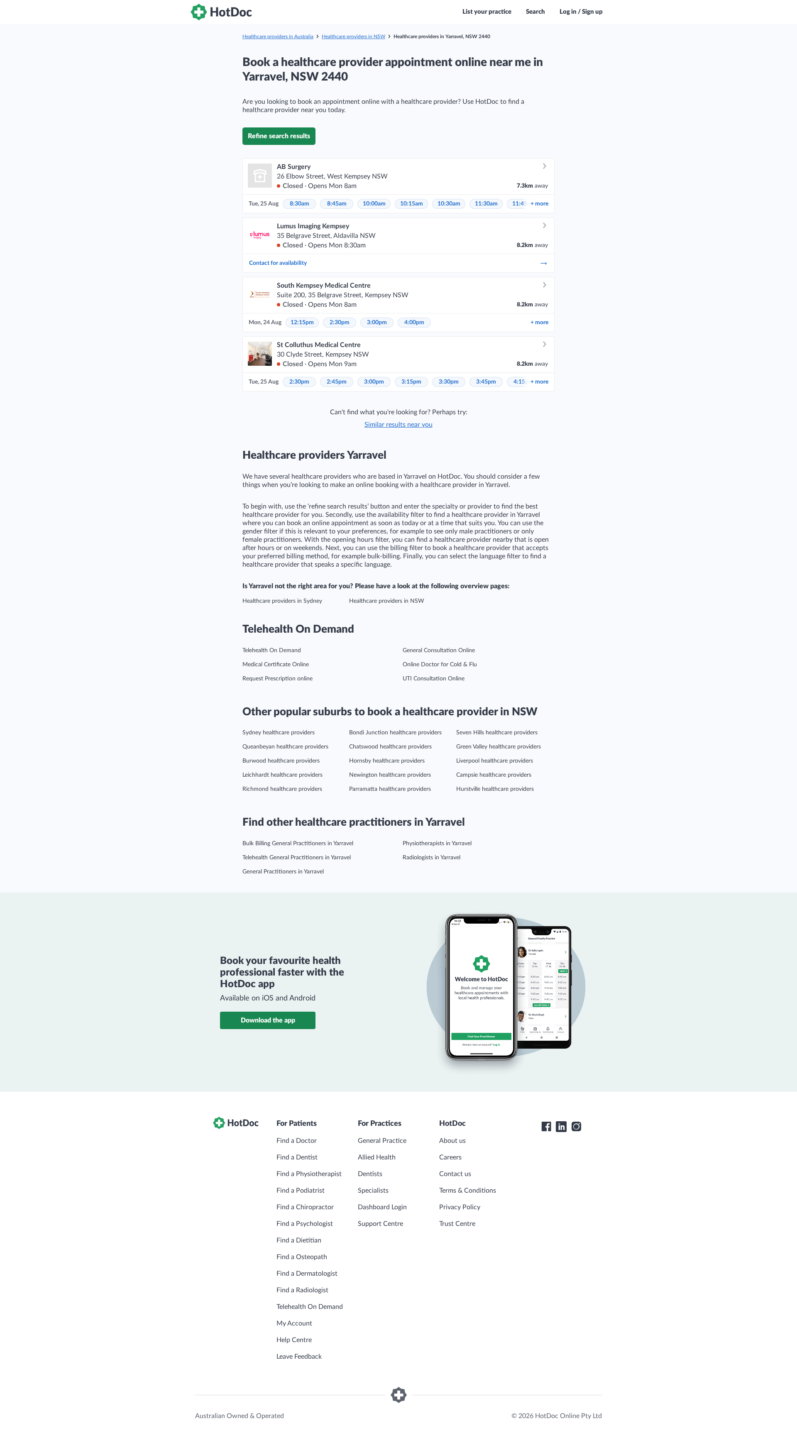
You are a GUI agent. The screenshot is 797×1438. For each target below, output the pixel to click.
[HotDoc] (221, 12)
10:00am (374, 204)
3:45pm (486, 382)
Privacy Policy (459, 1207)
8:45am (337, 204)
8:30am (299, 204)
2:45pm (337, 382)
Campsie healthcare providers (493, 775)
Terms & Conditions (467, 1190)
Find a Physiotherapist (309, 1174)
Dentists (370, 1174)
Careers (450, 1157)
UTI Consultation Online (434, 679)
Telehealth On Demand (271, 650)
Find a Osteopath (301, 1257)
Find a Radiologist (302, 1290)
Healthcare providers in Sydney (282, 601)
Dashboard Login (382, 1207)
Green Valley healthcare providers (498, 747)
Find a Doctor (296, 1140)
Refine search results (279, 136)
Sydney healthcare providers (278, 733)
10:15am (411, 204)
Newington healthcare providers (390, 775)
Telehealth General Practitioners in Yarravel (296, 858)
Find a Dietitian (298, 1240)
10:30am (449, 204)
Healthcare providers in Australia (277, 36)
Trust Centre (457, 1223)
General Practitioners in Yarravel (283, 872)
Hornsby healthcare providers (387, 761)
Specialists (373, 1190)
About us (452, 1140)
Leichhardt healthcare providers (282, 775)
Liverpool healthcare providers (494, 761)
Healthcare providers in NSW (353, 36)
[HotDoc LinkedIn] (561, 1126)
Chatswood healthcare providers (390, 747)
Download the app (268, 1020)
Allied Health (377, 1157)
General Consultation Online (439, 650)
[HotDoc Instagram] (576, 1126)
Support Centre (380, 1223)
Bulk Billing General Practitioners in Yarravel (297, 843)
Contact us (455, 1174)
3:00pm (377, 322)
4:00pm (414, 322)
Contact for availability (278, 263)
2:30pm (340, 322)
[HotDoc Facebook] (546, 1126)
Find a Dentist (297, 1157)
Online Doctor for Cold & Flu (440, 665)
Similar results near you (398, 424)
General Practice (382, 1140)
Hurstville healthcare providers (495, 789)
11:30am (486, 204)
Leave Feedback (299, 1356)
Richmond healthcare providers (282, 789)
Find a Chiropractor (305, 1207)
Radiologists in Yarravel (431, 858)
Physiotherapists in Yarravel (437, 843)
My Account (294, 1323)
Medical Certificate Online (275, 665)
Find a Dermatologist (306, 1273)
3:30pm (449, 382)
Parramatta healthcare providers (390, 789)
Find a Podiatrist (300, 1190)
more (539, 204)
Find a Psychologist (304, 1223)
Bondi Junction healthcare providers (395, 733)
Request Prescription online (277, 679)
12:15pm (302, 322)
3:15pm (411, 382)
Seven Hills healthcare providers (497, 733)
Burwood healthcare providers (281, 761)
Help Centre (294, 1340)
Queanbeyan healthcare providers (285, 747)
